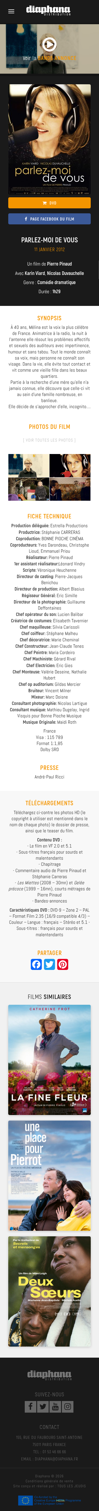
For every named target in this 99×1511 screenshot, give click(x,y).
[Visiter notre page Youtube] (55, 1407)
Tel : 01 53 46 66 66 (49, 1451)
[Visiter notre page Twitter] (43, 1407)
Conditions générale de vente (49, 1481)
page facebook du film (52, 218)
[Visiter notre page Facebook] (30, 1407)
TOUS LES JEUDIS (71, 1486)
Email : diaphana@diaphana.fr (49, 1458)
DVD (53, 202)
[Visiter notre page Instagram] (67, 1407)
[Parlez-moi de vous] (28, 465)
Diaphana (50, 1375)
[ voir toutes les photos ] (49, 440)
